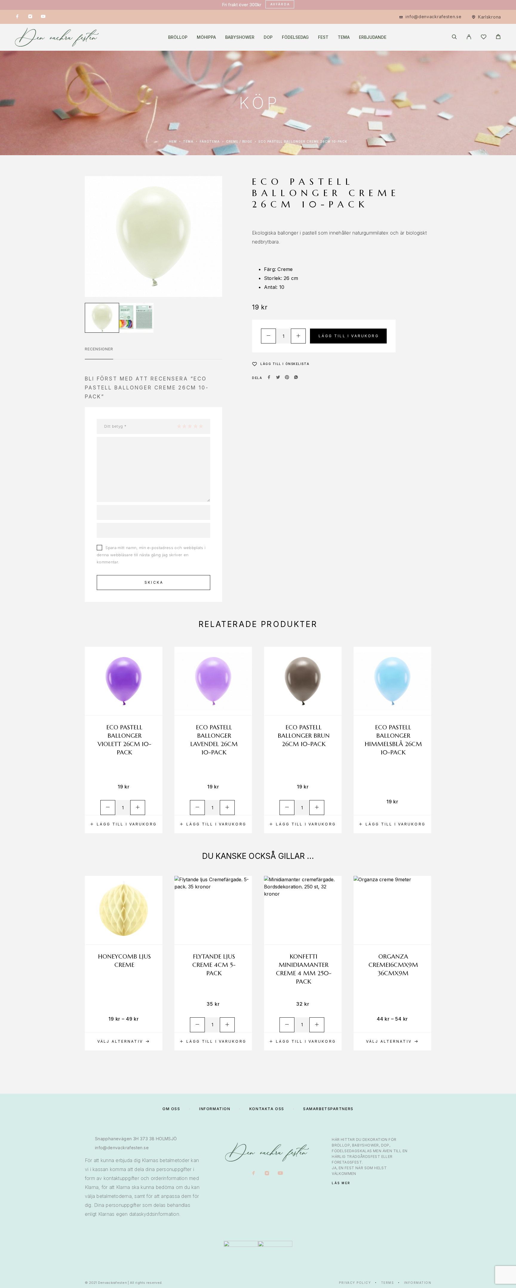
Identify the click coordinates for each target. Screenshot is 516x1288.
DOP (268, 37)
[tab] (99, 352)
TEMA (344, 37)
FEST (323, 37)
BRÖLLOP (178, 37)
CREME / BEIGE (239, 141)
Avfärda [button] (280, 4)
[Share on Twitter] (278, 377)
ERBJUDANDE (372, 37)
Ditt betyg (115, 426)
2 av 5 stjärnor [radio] (184, 426)
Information (417, 1282)
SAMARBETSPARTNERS (328, 1109)
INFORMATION (214, 1109)
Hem (173, 141)
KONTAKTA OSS (266, 1109)
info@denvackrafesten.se (433, 16)
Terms (387, 1282)
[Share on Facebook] (269, 377)
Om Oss (171, 1109)
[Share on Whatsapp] (295, 377)
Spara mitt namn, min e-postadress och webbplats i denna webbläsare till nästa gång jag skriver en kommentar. (151, 554)
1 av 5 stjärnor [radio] (179, 426)
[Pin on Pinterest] (286, 377)
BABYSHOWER (239, 37)
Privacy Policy (355, 1282)
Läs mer (341, 1183)
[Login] (469, 37)
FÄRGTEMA (210, 141)
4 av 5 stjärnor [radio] (195, 426)
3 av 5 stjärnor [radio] (190, 426)
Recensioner (99, 348)
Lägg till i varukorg (349, 336)
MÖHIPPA (206, 37)
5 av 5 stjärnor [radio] (201, 426)
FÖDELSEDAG (295, 37)
